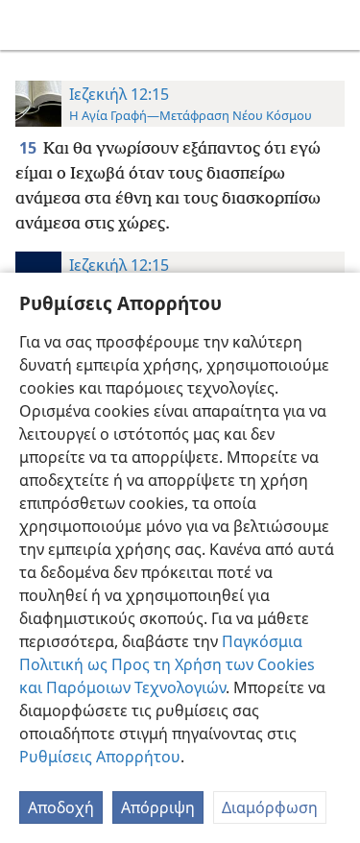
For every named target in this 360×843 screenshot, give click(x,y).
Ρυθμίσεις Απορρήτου (99, 756)
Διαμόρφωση (270, 807)
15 (29, 147)
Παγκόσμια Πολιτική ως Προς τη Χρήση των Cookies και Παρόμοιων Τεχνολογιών (167, 664)
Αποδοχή (61, 807)
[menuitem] (29, 25)
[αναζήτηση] (336, 25)
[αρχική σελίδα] (29, 25)
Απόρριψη (158, 807)
